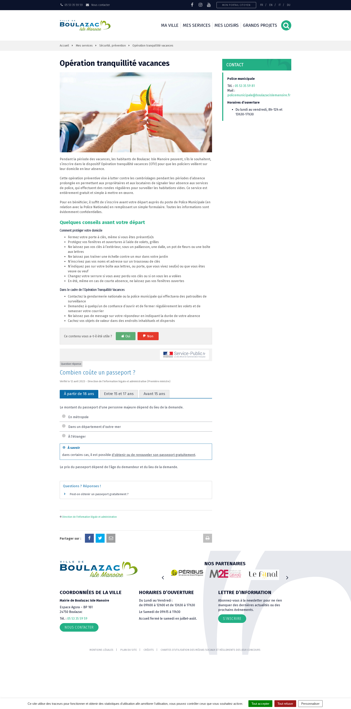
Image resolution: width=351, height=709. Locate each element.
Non (150, 336)
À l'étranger (76, 436)
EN (270, 5)
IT (280, 5)
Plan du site (128, 649)
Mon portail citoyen (236, 4)
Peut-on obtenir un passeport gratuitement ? (99, 494)
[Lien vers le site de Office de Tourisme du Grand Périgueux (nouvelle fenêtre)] (263, 574)
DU (288, 5)
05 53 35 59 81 (245, 86)
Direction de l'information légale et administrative (89, 516)
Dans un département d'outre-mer (94, 427)
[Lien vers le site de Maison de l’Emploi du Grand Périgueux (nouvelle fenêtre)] (225, 573)
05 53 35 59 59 (77, 618)
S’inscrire (232, 618)
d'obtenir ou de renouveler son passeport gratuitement (153, 455)
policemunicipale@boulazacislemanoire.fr (259, 95)
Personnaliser (310, 703)
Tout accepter (260, 703)
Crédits (149, 649)
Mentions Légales (101, 649)
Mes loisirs (226, 25)
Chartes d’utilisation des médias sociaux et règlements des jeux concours (210, 649)
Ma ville (170, 25)
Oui (127, 336)
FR (261, 5)
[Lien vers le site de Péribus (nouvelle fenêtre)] (187, 572)
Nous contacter (100, 5)
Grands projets (260, 25)
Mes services (196, 25)
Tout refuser (285, 703)
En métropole (78, 417)
